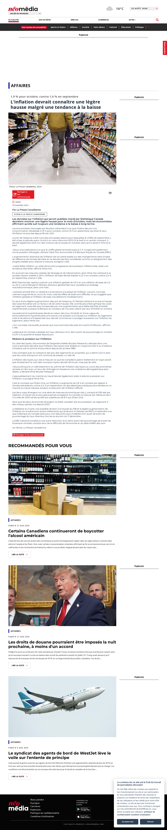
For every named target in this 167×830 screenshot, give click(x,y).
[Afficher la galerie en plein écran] (113, 115)
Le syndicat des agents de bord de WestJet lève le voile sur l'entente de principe (59, 755)
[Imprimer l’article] (110, 193)
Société (85, 27)
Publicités (35, 809)
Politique (139, 27)
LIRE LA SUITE (18, 554)
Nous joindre (37, 799)
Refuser (150, 822)
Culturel (113, 27)
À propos (35, 803)
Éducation (126, 27)
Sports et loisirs (58, 27)
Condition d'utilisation (42, 816)
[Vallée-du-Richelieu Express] (18, 809)
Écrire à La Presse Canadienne (29, 214)
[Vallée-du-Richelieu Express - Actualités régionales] (23, 9)
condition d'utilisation (140, 815)
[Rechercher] (157, 19)
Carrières (35, 806)
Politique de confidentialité (44, 813)
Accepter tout (127, 822)
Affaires (73, 27)
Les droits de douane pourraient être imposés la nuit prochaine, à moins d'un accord (62, 644)
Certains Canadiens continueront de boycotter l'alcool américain (56, 533)
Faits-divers (99, 27)
